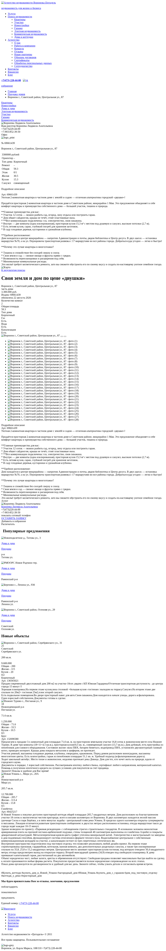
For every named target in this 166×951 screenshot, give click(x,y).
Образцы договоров (25, 57)
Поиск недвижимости (20, 16)
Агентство (13, 39)
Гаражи (18, 28)
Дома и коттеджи (23, 37)
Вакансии (13, 72)
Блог (10, 74)
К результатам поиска (13, 270)
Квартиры (19, 19)
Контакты (13, 69)
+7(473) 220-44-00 (29, 903)
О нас (17, 42)
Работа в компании (24, 45)
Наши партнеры (23, 54)
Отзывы (18, 51)
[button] (83, 886)
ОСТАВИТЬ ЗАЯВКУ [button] (13, 518)
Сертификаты (22, 60)
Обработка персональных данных (33, 63)
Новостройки (21, 25)
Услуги (12, 13)
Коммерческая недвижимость (30, 34)
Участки (19, 22)
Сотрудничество (23, 66)
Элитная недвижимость (27, 31)
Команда (19, 48)
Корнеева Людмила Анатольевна (19, 506)
